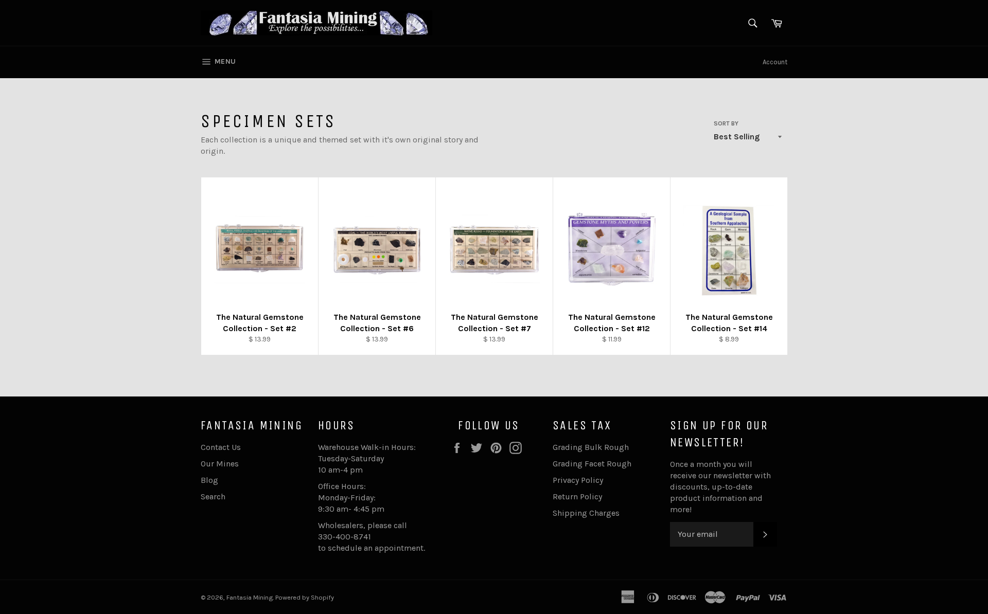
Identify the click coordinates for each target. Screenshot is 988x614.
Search (213, 496)
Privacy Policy (578, 480)
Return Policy (577, 496)
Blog (209, 480)
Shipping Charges (586, 513)
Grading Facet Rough (592, 463)
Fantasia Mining (249, 597)
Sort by (726, 123)
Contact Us (221, 447)
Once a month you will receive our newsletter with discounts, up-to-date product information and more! (720, 486)
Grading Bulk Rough (591, 447)
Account (775, 62)
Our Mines (220, 463)
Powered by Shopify (304, 597)
